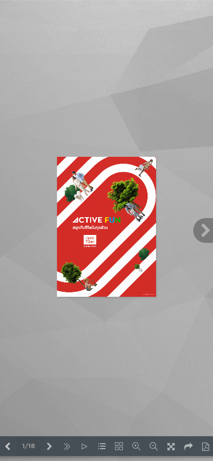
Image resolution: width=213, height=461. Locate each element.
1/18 (28, 446)
